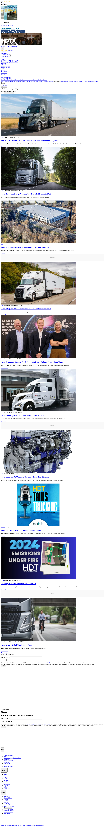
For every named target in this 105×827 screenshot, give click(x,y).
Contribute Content (86, 81)
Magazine (17, 80)
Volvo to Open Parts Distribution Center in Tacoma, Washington (26, 247)
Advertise (22, 81)
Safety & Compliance (6, 77)
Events (24, 80)
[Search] (15, 88)
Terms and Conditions (47, 81)
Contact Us (32, 81)
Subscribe (3, 25)
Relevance (11, 93)
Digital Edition (9, 25)
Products (3, 74)
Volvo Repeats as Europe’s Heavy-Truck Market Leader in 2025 (26, 194)
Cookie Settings (56, 81)
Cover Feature (6, 1)
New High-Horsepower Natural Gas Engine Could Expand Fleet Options (29, 141)
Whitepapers (29, 80)
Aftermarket (3, 51)
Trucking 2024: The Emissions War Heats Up (18, 584)
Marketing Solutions (76, 81)
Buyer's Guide (43, 80)
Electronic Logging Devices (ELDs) (9, 60)
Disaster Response (5, 54)
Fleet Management (5, 66)
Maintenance (4, 71)
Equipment (3, 63)
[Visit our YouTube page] (6, 712)
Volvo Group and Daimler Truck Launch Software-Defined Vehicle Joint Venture (33, 362)
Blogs (20, 80)
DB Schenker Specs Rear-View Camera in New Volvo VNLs (24, 416)
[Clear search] (16, 88)
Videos (13, 80)
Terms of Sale (17, 825)
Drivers (2, 57)
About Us (27, 81)
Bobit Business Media (66, 81)
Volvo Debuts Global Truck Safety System (17, 645)
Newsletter (17, 81)
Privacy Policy (38, 81)
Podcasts (3, 527)
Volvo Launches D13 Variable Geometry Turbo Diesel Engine (25, 477)
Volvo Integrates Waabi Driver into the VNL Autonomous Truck (26, 309)
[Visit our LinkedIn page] (3, 712)
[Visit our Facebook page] (1, 712)
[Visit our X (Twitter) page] (4, 712)
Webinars (34, 80)
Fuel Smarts (3, 68)
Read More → (4, 146)
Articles (15, 1)
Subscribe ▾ (4, 4)
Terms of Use (11, 825)
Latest (6, 93)
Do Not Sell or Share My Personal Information (32, 825)
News (11, 1)
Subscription (4, 81)
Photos (2, 80)
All (1, 91)
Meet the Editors (11, 81)
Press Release (94, 81)
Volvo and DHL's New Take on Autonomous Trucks (21, 530)
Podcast (38, 80)
